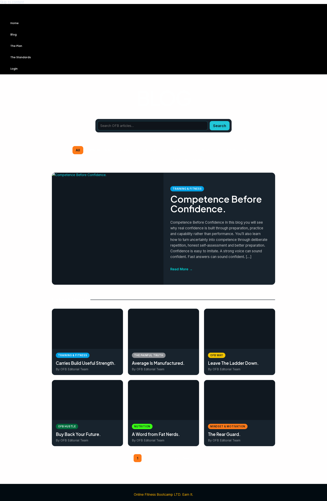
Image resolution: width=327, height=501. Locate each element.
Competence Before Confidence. (216, 203)
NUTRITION (147, 150)
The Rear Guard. (224, 434)
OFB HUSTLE (174, 150)
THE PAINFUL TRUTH (142, 160)
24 (177, 458)
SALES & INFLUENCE (234, 150)
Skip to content (12, 2)
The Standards (20, 57)
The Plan (16, 46)
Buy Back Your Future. (78, 434)
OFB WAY (201, 150)
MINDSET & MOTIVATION (108, 150)
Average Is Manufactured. (158, 363)
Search (219, 125)
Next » (188, 458)
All (78, 150)
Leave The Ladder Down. (233, 363)
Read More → (181, 269)
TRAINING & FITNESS (185, 160)
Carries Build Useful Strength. (85, 363)
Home (14, 23)
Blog (13, 34)
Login (14, 69)
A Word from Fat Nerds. (156, 434)
